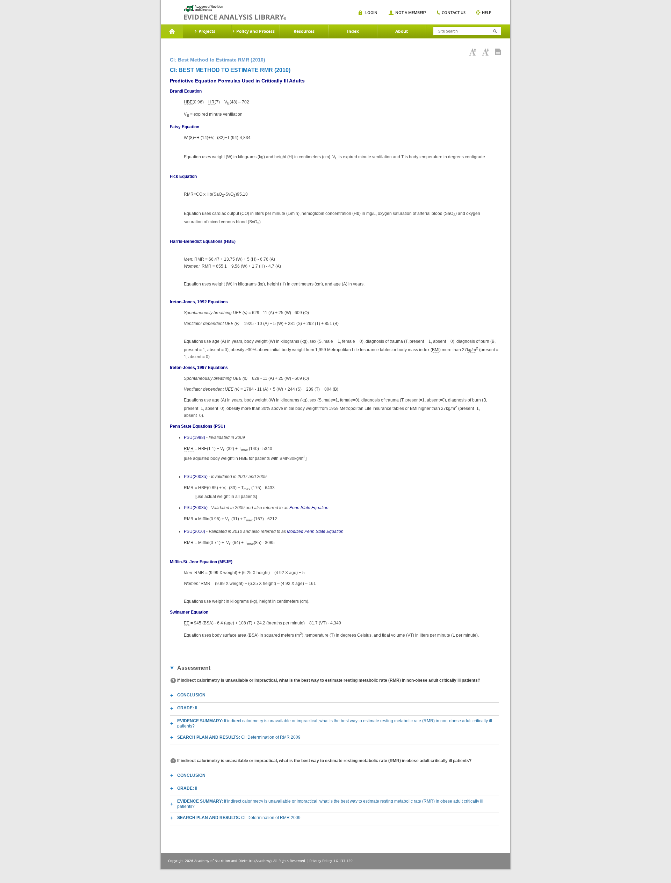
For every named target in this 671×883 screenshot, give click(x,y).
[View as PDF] (498, 52)
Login (371, 12)
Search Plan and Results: (239, 737)
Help (486, 12)
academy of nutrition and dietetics (235, 12)
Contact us (454, 12)
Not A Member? (410, 12)
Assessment (193, 668)
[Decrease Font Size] (485, 52)
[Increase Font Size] (472, 52)
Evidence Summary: (334, 723)
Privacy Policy (320, 861)
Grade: (187, 707)
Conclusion (191, 695)
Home (172, 31)
